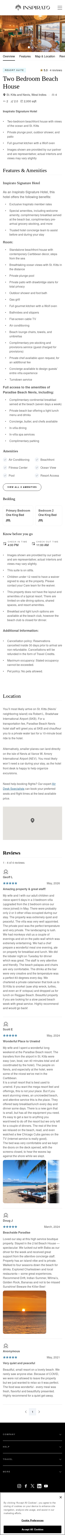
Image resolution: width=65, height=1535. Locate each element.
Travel (8, 1459)
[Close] (61, 1497)
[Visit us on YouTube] (46, 1486)
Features (25, 56)
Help (6, 1446)
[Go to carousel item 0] (29, 47)
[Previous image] (5, 33)
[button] (32, 820)
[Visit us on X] (32, 1486)
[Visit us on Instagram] (19, 1486)
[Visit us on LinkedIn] (39, 1486)
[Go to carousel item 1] (32, 47)
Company (9, 1434)
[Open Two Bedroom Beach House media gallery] (32, 33)
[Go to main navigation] (60, 7)
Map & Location (45, 56)
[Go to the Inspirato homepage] (32, 7)
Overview (9, 56)
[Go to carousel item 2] (36, 47)
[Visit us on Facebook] (26, 1486)
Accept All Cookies (32, 1529)
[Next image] (59, 33)
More (6, 1471)
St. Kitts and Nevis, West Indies (26, 95)
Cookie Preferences (32, 1520)
